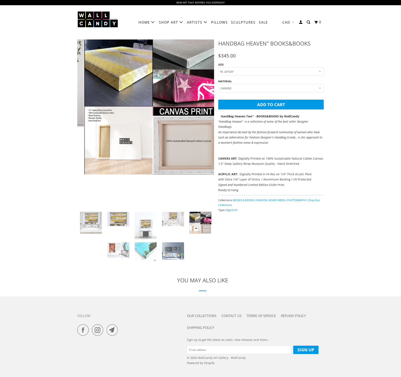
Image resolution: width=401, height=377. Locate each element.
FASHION (261, 200)
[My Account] (301, 22)
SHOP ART (169, 22)
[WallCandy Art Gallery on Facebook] (84, 330)
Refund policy (293, 316)
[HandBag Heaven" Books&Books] (145, 106)
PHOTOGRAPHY (297, 200)
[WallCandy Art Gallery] (98, 22)
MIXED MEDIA (277, 200)
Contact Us (231, 316)
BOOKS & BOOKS (243, 200)
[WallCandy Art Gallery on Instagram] (99, 330)
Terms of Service (261, 316)
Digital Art (232, 210)
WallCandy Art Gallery (213, 358)
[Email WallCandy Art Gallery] (113, 330)
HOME (144, 22)
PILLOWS (219, 22)
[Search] (309, 22)
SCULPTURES (243, 22)
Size (221, 64)
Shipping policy (200, 327)
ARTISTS (195, 22)
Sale (263, 22)
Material (225, 81)
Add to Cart (271, 104)
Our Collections (201, 316)
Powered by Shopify (200, 363)
